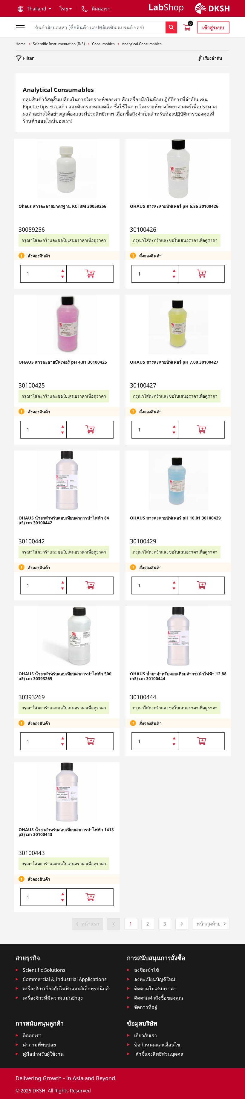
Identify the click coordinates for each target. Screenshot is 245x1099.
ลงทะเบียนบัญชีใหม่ (154, 979)
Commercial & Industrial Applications (65, 979)
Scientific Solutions (44, 970)
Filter (28, 58)
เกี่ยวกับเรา (145, 1035)
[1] (62, 277)
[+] (62, 270)
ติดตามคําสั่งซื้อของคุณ (158, 998)
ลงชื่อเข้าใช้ (146, 970)
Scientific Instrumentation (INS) (59, 43)
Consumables (103, 43)
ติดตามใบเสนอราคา (155, 988)
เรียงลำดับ (212, 58)
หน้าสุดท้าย (208, 923)
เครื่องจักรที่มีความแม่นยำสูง (53, 998)
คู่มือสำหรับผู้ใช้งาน (43, 1054)
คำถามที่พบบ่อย (39, 1044)
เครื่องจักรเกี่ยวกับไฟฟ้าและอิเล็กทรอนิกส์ (66, 988)
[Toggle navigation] (22, 26)
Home (21, 43)
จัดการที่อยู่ (145, 1007)
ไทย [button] (64, 8)
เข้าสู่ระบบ (213, 27)
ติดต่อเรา (32, 1035)
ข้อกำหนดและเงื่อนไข (157, 1044)
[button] (34, 8)
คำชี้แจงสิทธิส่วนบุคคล (158, 1054)
